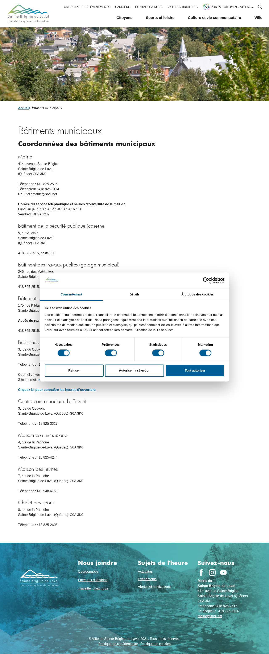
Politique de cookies (155, 644)
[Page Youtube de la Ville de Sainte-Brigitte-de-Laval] (223, 572)
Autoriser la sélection (134, 370)
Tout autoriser (195, 370)
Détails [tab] (134, 294)
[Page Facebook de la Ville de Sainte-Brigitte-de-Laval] (201, 572)
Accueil (23, 108)
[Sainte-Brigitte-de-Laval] (28, 13)
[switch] (111, 353)
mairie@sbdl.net (210, 616)
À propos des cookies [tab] (197, 294)
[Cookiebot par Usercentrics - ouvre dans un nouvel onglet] (206, 280)
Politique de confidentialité (118, 644)
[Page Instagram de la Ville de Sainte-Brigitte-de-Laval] (212, 572)
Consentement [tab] (71, 294)
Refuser (74, 370)
